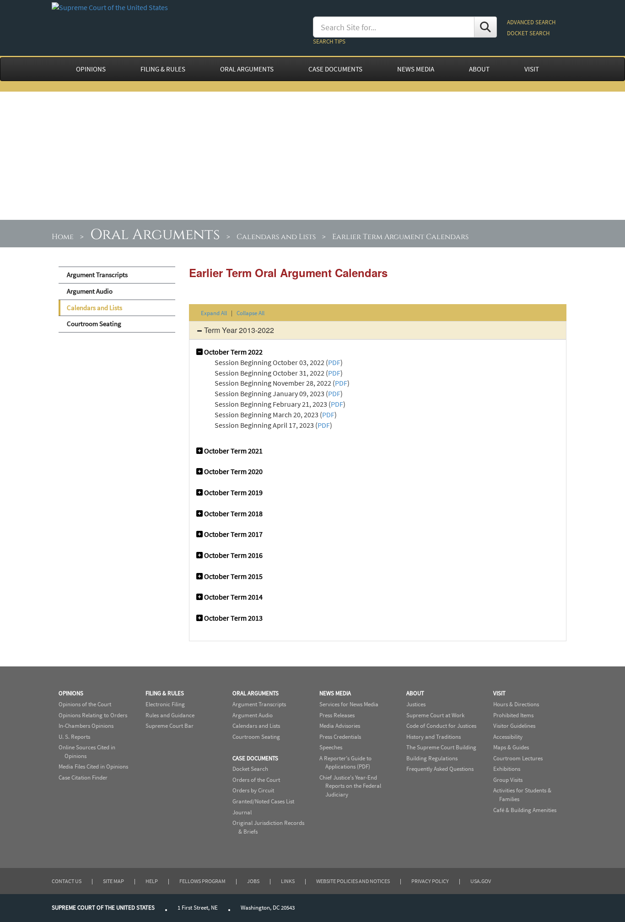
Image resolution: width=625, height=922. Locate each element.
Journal (242, 812)
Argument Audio (90, 291)
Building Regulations (432, 758)
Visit (499, 693)
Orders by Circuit (253, 790)
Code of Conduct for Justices (441, 726)
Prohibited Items (513, 715)
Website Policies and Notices (353, 881)
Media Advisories (339, 726)
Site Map (113, 881)
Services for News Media (348, 704)
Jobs (253, 881)
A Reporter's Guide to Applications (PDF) (345, 762)
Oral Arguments (155, 235)
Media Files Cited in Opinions (93, 766)
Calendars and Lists (276, 237)
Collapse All (250, 313)
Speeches (330, 747)
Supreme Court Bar (169, 726)
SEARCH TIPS (329, 41)
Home (63, 237)
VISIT (531, 69)
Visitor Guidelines (514, 726)
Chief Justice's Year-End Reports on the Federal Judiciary (350, 786)
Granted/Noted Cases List (263, 801)
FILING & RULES (162, 69)
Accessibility (508, 737)
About (415, 693)
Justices (416, 704)
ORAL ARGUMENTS (247, 69)
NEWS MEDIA (415, 69)
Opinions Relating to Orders (93, 715)
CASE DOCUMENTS (335, 69)
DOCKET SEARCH (528, 33)
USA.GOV (480, 881)
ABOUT (479, 69)
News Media (335, 693)
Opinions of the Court (85, 704)
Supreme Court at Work (435, 715)
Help (151, 881)
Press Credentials (340, 737)
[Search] (485, 27)
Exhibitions (506, 769)
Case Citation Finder (83, 777)
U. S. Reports (74, 737)
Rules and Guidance (169, 715)
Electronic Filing (165, 704)
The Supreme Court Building (441, 747)
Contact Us (66, 881)
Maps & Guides (511, 747)
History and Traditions (433, 737)
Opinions (71, 693)
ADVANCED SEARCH (531, 22)
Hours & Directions (516, 704)
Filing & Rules (164, 693)
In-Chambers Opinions (86, 726)
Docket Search (250, 769)
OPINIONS (91, 69)
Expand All (214, 313)
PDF (334, 362)
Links (288, 881)
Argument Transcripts (97, 275)
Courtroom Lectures (518, 758)
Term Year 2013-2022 (238, 330)
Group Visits (508, 780)
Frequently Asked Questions (440, 769)
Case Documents (255, 758)
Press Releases (337, 715)
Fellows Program (202, 881)
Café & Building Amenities (524, 810)
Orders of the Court (256, 780)
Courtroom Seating (94, 324)
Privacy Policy (430, 881)
